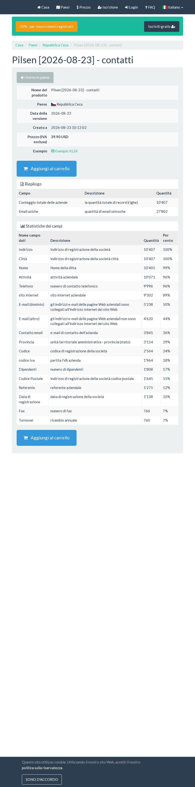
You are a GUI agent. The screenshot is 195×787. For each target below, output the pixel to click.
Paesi (64, 7)
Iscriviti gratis (159, 26)
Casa (45, 7)
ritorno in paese (36, 77)
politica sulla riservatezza (42, 768)
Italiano (174, 7)
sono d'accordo (42, 779)
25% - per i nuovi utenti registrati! (46, 26)
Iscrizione (110, 7)
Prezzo (85, 7)
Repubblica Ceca (55, 45)
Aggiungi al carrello (49, 168)
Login (133, 7)
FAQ (151, 7)
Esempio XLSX (66, 151)
